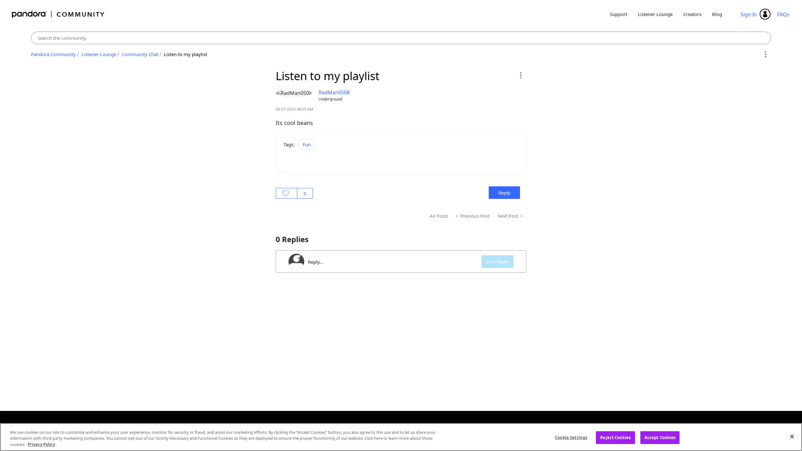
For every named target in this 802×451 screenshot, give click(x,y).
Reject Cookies (615, 437)
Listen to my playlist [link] (185, 54)
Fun (307, 144)
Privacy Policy (41, 444)
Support (618, 14)
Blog (717, 14)
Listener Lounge (655, 14)
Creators (692, 14)
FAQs (783, 14)
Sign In (749, 14)
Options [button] (765, 54)
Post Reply (497, 261)
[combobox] (401, 38)
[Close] (792, 436)
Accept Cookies (660, 437)
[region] (401, 437)
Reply (504, 192)
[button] (520, 75)
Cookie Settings (571, 437)
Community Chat (140, 54)
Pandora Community (58, 14)
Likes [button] (286, 193)
